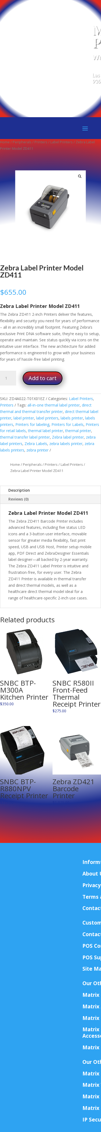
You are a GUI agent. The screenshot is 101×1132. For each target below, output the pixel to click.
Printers (40, 142)
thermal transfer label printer (25, 437)
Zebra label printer (68, 437)
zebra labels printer (65, 443)
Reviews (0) (18, 499)
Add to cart (43, 378)
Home (5, 142)
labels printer (72, 418)
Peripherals (22, 142)
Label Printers (61, 142)
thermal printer (78, 430)
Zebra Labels (36, 443)
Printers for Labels (67, 424)
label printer (23, 418)
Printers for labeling (32, 424)
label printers (47, 418)
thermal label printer (45, 430)
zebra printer (37, 450)
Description (19, 490)
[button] (79, 176)
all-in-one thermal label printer (53, 405)
